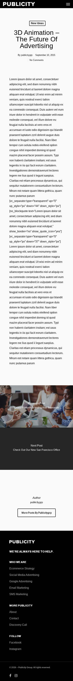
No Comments (37, 60)
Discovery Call (18, 624)
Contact (14, 618)
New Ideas (37, 23)
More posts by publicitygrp (37, 512)
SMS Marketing (18, 594)
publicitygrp (26, 55)
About (12, 611)
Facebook (15, 642)
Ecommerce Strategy (21, 568)
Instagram (15, 649)
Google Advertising (20, 581)
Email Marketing (19, 587)
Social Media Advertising (24, 574)
